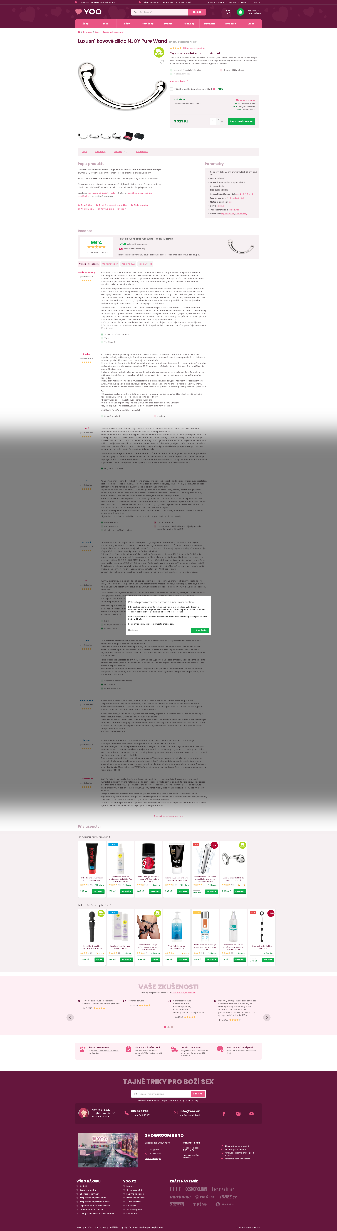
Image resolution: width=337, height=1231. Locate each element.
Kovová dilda (107, 208)
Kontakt (232, 2)
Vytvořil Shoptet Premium (249, 1227)
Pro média (131, 1205)
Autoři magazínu (134, 1209)
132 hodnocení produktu (194, 48)
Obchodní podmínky (89, 1194)
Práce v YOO (132, 1213)
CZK (255, 2)
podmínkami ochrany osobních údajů (181, 1100)
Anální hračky (87, 208)
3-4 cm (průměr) (235, 198)
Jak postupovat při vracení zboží (95, 1201)
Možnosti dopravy (247, 100)
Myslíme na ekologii (135, 1194)
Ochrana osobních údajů (91, 1209)
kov (230, 202)
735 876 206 (140, 1111)
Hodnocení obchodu (136, 1198)
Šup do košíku (241, 121)
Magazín (245, 2)
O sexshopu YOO (134, 1190)
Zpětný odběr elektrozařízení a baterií (97, 1213)
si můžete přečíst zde (163, 624)
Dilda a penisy (141, 205)
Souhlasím (201, 630)
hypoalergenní (227, 213)
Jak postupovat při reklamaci (93, 1198)
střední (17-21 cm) (244, 194)
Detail (99, 959)
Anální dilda (87, 205)
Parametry (100, 151)
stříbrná (220, 206)
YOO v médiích (134, 1201)
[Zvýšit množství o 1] (218, 119)
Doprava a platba (216, 2)
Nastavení (133, 630)
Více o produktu (177, 81)
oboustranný (241, 213)
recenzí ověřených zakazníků (105, 1050)
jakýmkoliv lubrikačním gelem (102, 193)
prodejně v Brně (107, 2)
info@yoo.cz (190, 1111)
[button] (162, 61)
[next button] (267, 1017)
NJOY (123, 208)
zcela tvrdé (234, 209)
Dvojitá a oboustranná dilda (113, 205)
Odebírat (198, 1093)
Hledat (197, 11)
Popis (84, 151)
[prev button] (70, 1017)
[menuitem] (85, 23)
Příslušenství (142, 151)
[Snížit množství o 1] (218, 123)
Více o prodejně (153, 1158)
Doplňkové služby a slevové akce (95, 1205)
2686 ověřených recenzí (183, 992)
